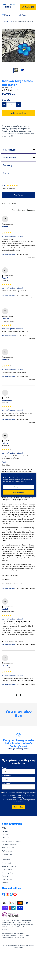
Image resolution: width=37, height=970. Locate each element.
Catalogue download (9, 844)
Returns (5, 834)
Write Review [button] (18, 195)
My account (6, 863)
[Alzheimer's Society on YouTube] (15, 895)
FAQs (4, 828)
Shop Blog (5, 883)
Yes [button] (18, 254)
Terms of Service (8, 848)
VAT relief (5, 838)
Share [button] (26, 254)
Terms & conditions (9, 866)
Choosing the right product (11, 841)
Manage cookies (18, 487)
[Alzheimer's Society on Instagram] (7, 895)
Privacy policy (7, 869)
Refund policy (7, 851)
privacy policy (18, 797)
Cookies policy (7, 873)
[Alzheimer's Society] (9, 6)
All (11, 21)
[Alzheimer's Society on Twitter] (11, 895)
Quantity (6, 100)
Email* (4, 768)
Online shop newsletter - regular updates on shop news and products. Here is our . (19, 795)
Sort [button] (4, 203)
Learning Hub (7, 879)
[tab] (18, 149)
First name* (6, 775)
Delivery (5, 831)
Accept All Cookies (18, 492)
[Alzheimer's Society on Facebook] (3, 895)
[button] (18, 90)
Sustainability (7, 854)
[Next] (23, 64)
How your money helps (18, 749)
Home (6, 21)
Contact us (6, 860)
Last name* (6, 783)
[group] (18, 185)
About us (5, 876)
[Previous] (13, 64)
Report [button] (22, 254)
